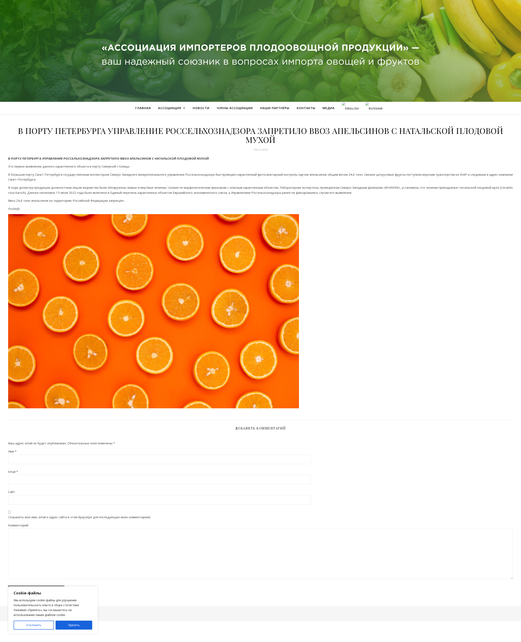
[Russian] (374, 108)
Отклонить (33, 625)
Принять (74, 625)
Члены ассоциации (235, 108)
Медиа (329, 108)
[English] (350, 108)
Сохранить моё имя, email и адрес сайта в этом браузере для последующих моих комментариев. (79, 517)
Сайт (11, 492)
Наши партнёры (274, 108)
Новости (201, 108)
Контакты (306, 108)
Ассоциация (169, 108)
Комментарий (18, 525)
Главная (143, 108)
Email (13, 472)
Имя (12, 451)
